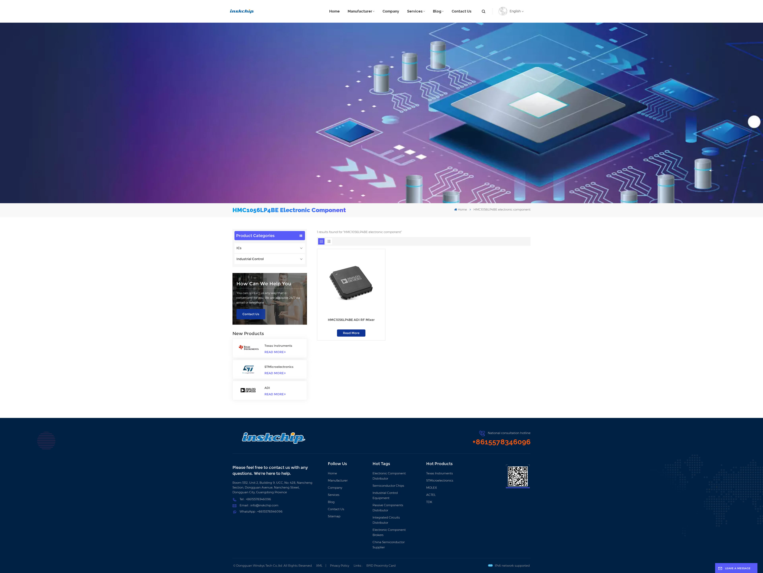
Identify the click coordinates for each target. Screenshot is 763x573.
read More (274, 352)
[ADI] (248, 390)
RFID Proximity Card (381, 565)
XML (319, 565)
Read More (351, 333)
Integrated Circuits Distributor (386, 520)
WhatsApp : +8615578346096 (261, 511)
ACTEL (431, 495)
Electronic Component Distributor (389, 475)
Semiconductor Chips (388, 486)
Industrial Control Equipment (385, 495)
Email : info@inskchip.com (259, 505)
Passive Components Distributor (388, 507)
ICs (238, 248)
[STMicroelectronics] (248, 369)
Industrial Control (250, 259)
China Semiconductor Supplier (389, 544)
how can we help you (263, 283)
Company (390, 11)
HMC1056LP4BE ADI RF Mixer (351, 320)
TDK (429, 502)
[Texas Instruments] (248, 348)
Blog (437, 11)
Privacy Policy (339, 565)
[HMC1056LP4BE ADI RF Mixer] (351, 283)
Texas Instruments (278, 346)
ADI (267, 388)
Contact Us (462, 11)
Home (334, 11)
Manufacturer (360, 11)
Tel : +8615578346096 (255, 499)
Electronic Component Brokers (389, 532)
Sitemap (334, 516)
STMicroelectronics (278, 367)
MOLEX (431, 487)
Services (415, 11)
